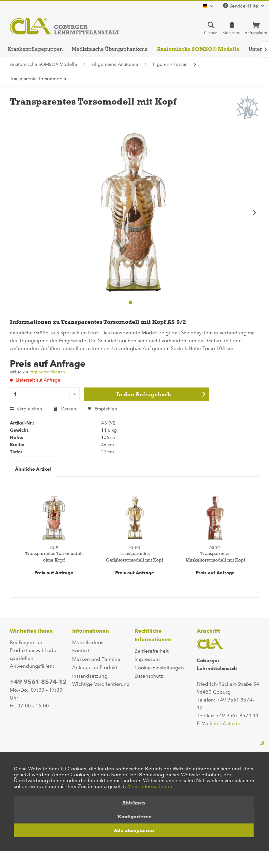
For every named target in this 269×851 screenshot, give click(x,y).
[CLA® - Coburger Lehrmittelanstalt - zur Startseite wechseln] (64, 26)
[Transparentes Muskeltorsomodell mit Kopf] (215, 518)
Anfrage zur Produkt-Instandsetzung (95, 671)
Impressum (147, 659)
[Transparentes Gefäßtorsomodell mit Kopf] (134, 518)
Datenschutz (148, 676)
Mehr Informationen (149, 786)
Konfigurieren (134, 817)
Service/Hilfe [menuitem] (243, 6)
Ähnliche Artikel (33, 469)
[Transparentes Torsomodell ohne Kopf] (54, 518)
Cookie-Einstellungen (159, 668)
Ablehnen (133, 803)
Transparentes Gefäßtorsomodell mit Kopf (134, 557)
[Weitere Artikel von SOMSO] (247, 107)
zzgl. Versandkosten (47, 372)
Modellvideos (87, 642)
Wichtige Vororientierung (101, 684)
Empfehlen (105, 409)
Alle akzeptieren (134, 830)
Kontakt (81, 651)
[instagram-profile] (262, 743)
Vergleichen (28, 409)
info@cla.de (227, 723)
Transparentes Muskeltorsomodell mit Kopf (215, 557)
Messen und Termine (96, 659)
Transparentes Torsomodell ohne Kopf (54, 557)
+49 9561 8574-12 (38, 681)
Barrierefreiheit (151, 651)
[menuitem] (210, 27)
